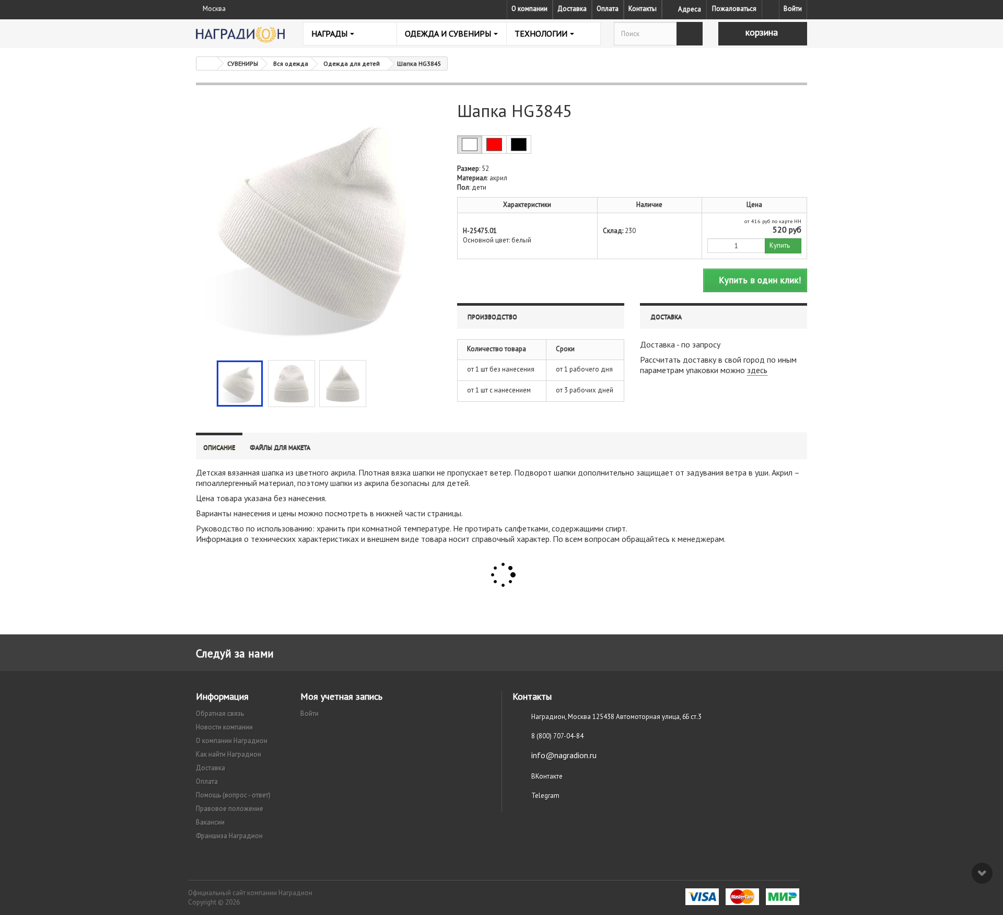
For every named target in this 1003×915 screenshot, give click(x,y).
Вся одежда (290, 63)
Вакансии (210, 822)
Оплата (608, 8)
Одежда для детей (351, 63)
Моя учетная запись (341, 696)
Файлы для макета (280, 447)
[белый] (469, 144)
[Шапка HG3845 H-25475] (240, 384)
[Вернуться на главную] (207, 63)
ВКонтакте (547, 776)
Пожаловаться (734, 8)
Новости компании (224, 727)
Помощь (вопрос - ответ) (233, 795)
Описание (219, 447)
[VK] (770, 9)
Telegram (545, 795)
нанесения (306, 498)
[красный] (494, 144)
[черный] (518, 144)
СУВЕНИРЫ (242, 63)
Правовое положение (229, 808)
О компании (529, 8)
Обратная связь (220, 713)
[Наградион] (240, 35)
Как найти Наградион (228, 754)
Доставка (572, 8)
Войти (793, 8)
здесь (757, 370)
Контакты (642, 8)
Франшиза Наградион (229, 835)
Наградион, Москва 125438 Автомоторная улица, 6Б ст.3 (616, 716)
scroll (982, 873)
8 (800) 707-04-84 (557, 736)
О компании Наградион (231, 740)
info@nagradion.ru (564, 755)
